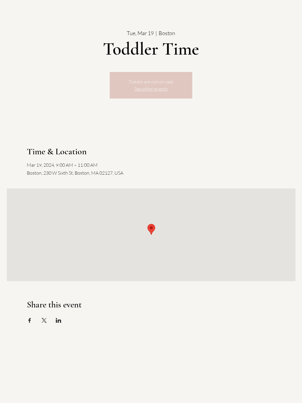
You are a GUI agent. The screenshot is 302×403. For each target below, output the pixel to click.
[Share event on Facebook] (29, 320)
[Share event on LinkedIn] (58, 320)
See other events (151, 89)
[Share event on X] (44, 320)
